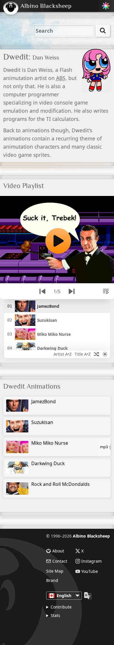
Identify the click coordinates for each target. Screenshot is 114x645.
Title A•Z (83, 354)
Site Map (54, 571)
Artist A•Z (62, 354)
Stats (55, 615)
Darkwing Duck (48, 463)
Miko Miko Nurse (49, 443)
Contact (59, 561)
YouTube (89, 571)
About (58, 551)
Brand (52, 580)
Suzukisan (42, 422)
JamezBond (43, 401)
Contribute (61, 607)
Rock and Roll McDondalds (60, 484)
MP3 (104, 446)
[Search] (103, 31)
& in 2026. (71, 628)
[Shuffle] (96, 354)
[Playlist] (106, 291)
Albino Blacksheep (91, 536)
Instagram (91, 561)
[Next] (72, 291)
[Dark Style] (105, 354)
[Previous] (42, 291)
